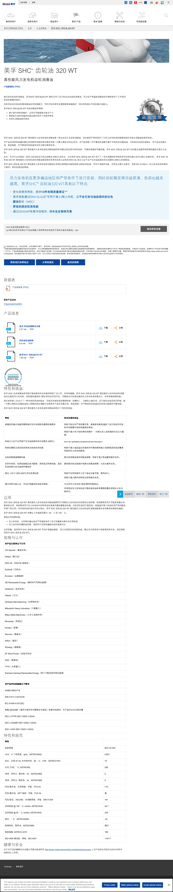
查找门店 (140, 494)
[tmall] (130, 3)
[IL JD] (125, 3)
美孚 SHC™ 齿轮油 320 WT (63, 28)
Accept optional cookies (153, 885)
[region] (86, 885)
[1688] (140, 3)
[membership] (145, 3)
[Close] (169, 885)
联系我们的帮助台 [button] (19, 262)
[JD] (135, 3)
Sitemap (7, 867)
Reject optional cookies (130, 885)
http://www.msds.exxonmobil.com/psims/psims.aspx (68, 849)
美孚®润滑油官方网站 (13, 28)
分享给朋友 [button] (48, 262)
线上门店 (164, 494)
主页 (30, 28)
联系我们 (152, 494)
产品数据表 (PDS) (12, 87)
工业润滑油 (41, 28)
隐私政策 (71, 889)
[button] (11, 17)
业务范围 (23, 2)
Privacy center (109, 885)
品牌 (33, 2)
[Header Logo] (9, 3)
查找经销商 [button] (73, 262)
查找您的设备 (154, 229)
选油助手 (129, 494)
